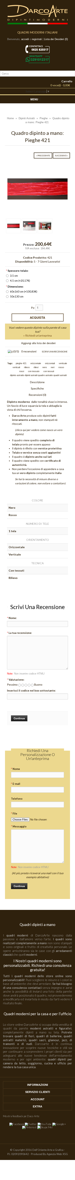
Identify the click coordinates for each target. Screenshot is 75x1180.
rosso (61, 367)
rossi (21, 371)
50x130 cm (16, 296)
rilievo (27, 367)
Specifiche (37, 388)
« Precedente (43, 155)
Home (10, 118)
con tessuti (48, 371)
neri (52, 367)
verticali (16, 367)
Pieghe (44, 118)
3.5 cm (14, 275)
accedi (25, 39)
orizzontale (35, 363)
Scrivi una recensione (54, 351)
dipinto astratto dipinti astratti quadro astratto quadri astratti (38, 375)
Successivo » (61, 155)
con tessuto (33, 371)
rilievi (36, 367)
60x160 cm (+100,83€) (23, 291)
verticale (63, 363)
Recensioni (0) (37, 394)
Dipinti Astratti (27, 118)
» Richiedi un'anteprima (37, 335)
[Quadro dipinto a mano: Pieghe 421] (37, 188)
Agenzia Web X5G (57, 1154)
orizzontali (50, 363)
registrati (37, 39)
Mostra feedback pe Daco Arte (21, 1116)
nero (44, 367)
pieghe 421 (21, 363)
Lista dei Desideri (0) (56, 39)
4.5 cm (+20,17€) (20, 280)
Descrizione (37, 382)
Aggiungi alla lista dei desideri (38, 343)
